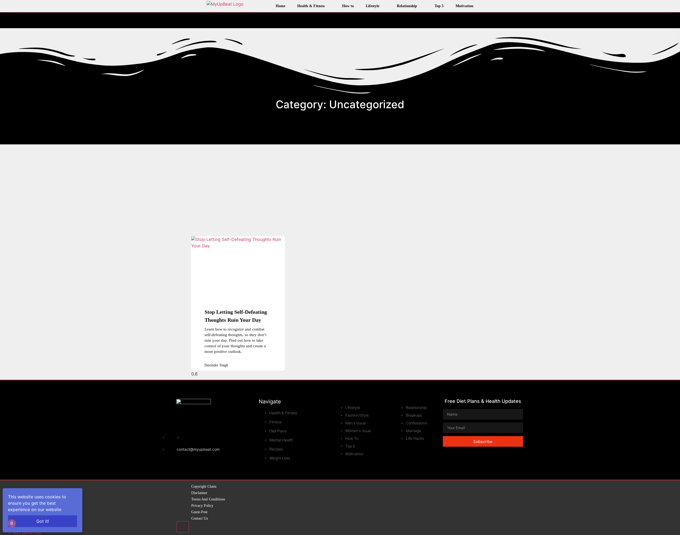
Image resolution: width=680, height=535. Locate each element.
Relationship (407, 6)
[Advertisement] (340, 187)
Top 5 (439, 6)
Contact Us (199, 518)
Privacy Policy (202, 506)
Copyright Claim (203, 486)
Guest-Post (199, 512)
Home (280, 6)
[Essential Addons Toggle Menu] (183, 526)
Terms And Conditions (208, 499)
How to (348, 6)
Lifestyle (372, 6)
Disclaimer (199, 493)
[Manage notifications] (11, 523)
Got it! (42, 521)
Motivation (464, 6)
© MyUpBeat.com (24, 532)
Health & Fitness (311, 6)
